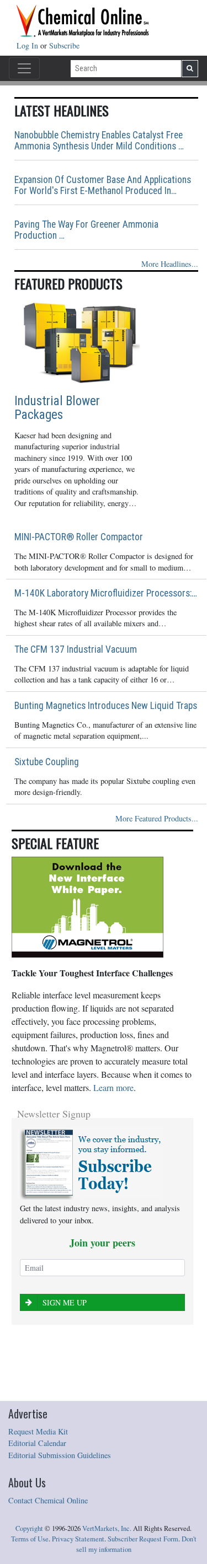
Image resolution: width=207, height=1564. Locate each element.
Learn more (113, 1087)
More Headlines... (169, 264)
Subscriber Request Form (143, 1539)
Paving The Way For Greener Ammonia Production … (86, 230)
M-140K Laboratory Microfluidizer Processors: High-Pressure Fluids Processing (106, 593)
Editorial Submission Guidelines (59, 1455)
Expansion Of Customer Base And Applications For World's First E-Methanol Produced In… (102, 185)
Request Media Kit (38, 1431)
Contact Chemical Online (48, 1500)
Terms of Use (30, 1539)
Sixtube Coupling (46, 761)
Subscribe (64, 45)
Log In (28, 45)
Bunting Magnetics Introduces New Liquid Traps (105, 705)
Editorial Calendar (37, 1443)
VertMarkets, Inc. (106, 1528)
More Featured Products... (156, 818)
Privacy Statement (78, 1539)
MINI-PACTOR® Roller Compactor (78, 536)
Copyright (29, 1528)
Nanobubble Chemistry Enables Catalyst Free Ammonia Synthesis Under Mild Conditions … (99, 141)
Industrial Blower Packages (57, 408)
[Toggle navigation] (24, 68)
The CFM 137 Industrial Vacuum (75, 649)
